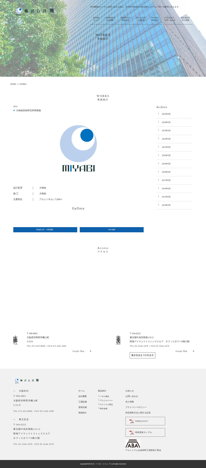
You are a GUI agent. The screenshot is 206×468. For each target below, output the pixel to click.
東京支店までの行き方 (142, 355)
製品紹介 (102, 391)
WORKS (155, 19)
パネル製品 (103, 396)
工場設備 (82, 402)
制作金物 (102, 408)
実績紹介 (82, 413)
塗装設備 (82, 407)
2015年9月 (166, 197)
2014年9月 (166, 205)
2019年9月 (166, 164)
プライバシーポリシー (135, 407)
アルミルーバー (105, 400)
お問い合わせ (131, 396)
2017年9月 (166, 180)
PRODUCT (126, 19)
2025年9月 (166, 114)
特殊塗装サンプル (143, 432)
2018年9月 (166, 172)
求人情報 (129, 402)
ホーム (81, 391)
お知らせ (129, 391)
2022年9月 (166, 139)
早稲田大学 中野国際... (45, 230)
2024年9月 (166, 122)
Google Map (78, 351)
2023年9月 (166, 131)
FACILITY (141, 19)
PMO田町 (111, 230)
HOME (96, 19)
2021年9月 (166, 147)
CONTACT (169, 19)
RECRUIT (185, 19)
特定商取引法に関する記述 (138, 413)
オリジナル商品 (105, 404)
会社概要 (82, 396)
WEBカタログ (141, 421)
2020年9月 (166, 155)
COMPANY (110, 19)
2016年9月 (166, 189)
